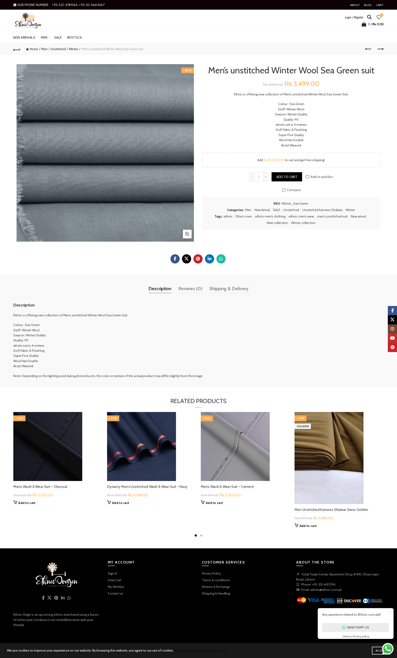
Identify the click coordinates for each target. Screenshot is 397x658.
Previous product (368, 49)
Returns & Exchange (216, 587)
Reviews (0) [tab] (190, 288)
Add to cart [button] (26, 503)
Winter (73, 49)
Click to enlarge (187, 234)
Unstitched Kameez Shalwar (322, 210)
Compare (294, 190)
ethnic (228, 216)
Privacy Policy (211, 573)
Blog (367, 5)
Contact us (115, 593)
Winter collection (303, 223)
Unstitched (58, 49)
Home (34, 49)
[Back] (17, 49)
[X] (186, 258)
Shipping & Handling (216, 593)
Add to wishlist (322, 177)
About (355, 5)
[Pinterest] (198, 258)
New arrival (358, 216)
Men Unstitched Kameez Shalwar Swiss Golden (331, 510)
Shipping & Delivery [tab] (229, 288)
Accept (381, 650)
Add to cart (286, 177)
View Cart (114, 580)
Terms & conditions (216, 580)
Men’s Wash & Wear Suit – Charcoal (40, 487)
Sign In (112, 573)
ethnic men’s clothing (270, 216)
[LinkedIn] (209, 258)
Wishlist (381, 15)
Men (44, 37)
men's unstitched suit (332, 216)
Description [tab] (159, 288)
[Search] (369, 17)
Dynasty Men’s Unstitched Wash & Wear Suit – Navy (147, 487)
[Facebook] (175, 258)
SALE (58, 37)
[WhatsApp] (221, 258)
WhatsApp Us (358, 627)
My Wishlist (116, 587)
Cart (380, 5)
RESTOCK (74, 37)
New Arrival (262, 210)
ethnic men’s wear (301, 216)
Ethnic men (244, 216)
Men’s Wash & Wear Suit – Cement (227, 487)
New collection (277, 223)
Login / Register (354, 17)
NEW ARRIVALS (24, 37)
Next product (380, 49)
